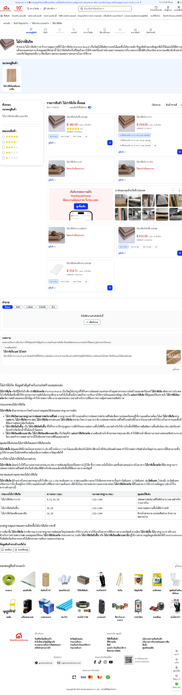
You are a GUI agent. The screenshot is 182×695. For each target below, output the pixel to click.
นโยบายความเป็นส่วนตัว (152, 638)
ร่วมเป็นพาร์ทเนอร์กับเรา (80, 644)
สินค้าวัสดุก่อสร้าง (21, 23)
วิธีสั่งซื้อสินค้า (112, 638)
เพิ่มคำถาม (93, 322)
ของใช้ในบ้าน (155, 16)
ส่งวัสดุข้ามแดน (76, 638)
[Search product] (82, 9)
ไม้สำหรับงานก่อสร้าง (40, 23)
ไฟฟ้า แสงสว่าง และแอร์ (67, 16)
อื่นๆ (53, 307)
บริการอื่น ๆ (51, 8)
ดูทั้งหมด (176, 369)
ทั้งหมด (7, 307)
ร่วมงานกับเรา (75, 641)
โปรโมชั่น (42, 307)
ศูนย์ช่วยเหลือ (148, 647)
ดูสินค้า (51, 143)
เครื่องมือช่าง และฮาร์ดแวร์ (113, 16)
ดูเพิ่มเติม (80, 206)
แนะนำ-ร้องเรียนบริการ (116, 647)
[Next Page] (179, 190)
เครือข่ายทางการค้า (43, 647)
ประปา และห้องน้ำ (50, 16)
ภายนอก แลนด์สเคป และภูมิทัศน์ (136, 16)
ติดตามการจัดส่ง (113, 650)
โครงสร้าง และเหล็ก (19, 16)
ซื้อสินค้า (7, 16)
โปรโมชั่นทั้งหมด (167, 2)
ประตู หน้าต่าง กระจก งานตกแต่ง (90, 16)
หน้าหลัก (6, 23)
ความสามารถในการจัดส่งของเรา (48, 644)
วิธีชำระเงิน (111, 641)
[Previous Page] (173, 190)
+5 (86, 136)
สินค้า (18, 307)
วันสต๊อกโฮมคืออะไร (43, 638)
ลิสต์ (108, 644)
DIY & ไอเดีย (34, 8)
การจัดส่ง (29, 307)
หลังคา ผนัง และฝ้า (35, 16)
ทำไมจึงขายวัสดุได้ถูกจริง (45, 641)
